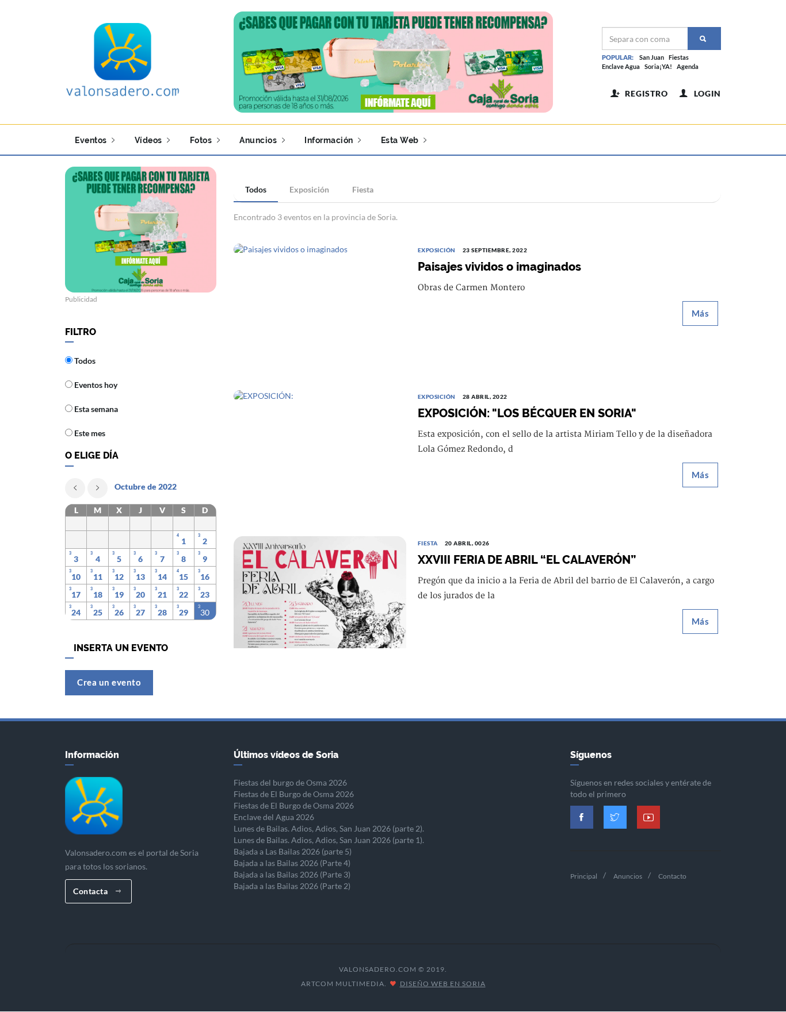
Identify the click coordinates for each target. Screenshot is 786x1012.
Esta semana (95, 409)
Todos (255, 189)
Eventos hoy (95, 385)
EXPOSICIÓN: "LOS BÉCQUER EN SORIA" (527, 413)
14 (162, 577)
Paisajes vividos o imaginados (499, 267)
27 (140, 612)
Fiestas (679, 57)
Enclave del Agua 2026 (274, 817)
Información (329, 140)
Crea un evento (109, 682)
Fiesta (362, 189)
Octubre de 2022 (146, 486)
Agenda (688, 66)
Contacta (91, 891)
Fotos (202, 140)
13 (140, 577)
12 (119, 577)
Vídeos (150, 140)
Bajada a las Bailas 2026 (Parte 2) (292, 886)
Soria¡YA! (658, 66)
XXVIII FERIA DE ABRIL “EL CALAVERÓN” (527, 560)
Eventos (92, 140)
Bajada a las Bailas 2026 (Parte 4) (292, 863)
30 (204, 612)
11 (97, 577)
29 (183, 612)
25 (97, 612)
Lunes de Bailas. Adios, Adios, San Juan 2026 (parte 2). (329, 828)
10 (76, 577)
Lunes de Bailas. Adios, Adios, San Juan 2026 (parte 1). (329, 840)
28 (162, 612)
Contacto (672, 876)
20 (140, 594)
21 (162, 594)
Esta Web (401, 140)
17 (76, 594)
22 (183, 594)
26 (119, 612)
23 (204, 594)
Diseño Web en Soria (443, 983)
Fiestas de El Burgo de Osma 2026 (294, 794)
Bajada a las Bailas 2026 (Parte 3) (292, 874)
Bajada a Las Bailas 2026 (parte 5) (293, 851)
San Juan (651, 57)
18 (97, 594)
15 (183, 577)
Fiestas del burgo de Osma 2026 (290, 782)
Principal (583, 876)
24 (76, 612)
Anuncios (259, 140)
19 (119, 594)
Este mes (89, 433)
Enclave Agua (621, 66)
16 (204, 577)
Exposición (309, 189)
